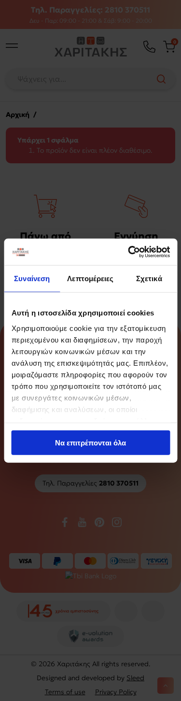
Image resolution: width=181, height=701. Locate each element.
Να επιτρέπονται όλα (90, 443)
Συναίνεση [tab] (32, 278)
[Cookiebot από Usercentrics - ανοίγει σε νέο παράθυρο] (129, 251)
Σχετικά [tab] (149, 278)
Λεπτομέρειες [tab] (90, 278)
